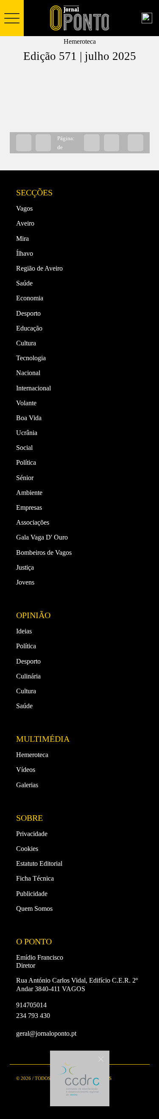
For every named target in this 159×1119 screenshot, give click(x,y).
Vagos (24, 208)
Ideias (24, 631)
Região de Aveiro (39, 268)
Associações (32, 522)
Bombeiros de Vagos (44, 552)
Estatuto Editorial (39, 863)
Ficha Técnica (35, 878)
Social (24, 447)
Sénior (24, 477)
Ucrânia (26, 432)
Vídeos (25, 769)
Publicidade (31, 893)
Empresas (29, 507)
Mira (22, 238)
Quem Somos (34, 908)
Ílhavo (24, 253)
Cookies (27, 848)
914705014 (31, 1005)
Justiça (25, 567)
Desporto (28, 313)
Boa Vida (29, 417)
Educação (29, 328)
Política (26, 462)
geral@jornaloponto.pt (46, 1033)
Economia (29, 298)
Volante (26, 403)
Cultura (26, 343)
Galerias (27, 784)
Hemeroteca (32, 754)
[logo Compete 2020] (78, 1078)
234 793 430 (33, 1015)
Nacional (28, 372)
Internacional (33, 388)
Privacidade (31, 833)
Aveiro (25, 223)
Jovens (25, 582)
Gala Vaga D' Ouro (42, 537)
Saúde (24, 283)
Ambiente (29, 492)
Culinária (28, 676)
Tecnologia (31, 358)
